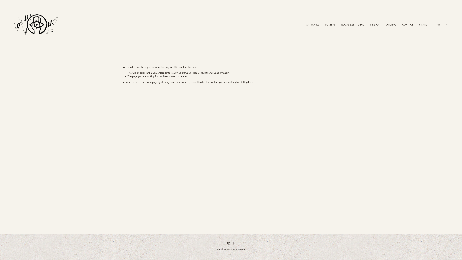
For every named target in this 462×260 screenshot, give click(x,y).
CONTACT (407, 24)
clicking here (168, 82)
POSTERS (330, 24)
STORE (423, 24)
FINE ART (375, 24)
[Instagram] (438, 25)
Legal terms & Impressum (231, 249)
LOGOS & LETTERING (352, 24)
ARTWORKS (312, 24)
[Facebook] (447, 25)
